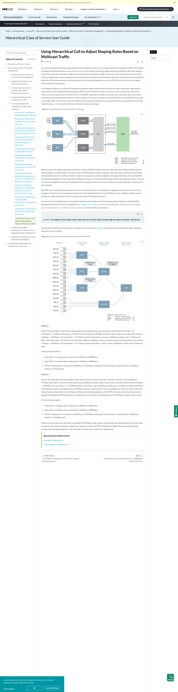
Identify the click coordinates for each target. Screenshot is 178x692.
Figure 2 (100, 228)
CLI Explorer (40, 24)
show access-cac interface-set (56, 444)
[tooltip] (153, 52)
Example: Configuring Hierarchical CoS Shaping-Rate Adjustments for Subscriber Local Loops (25, 189)
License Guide (34, 17)
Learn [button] (115, 9)
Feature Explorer (55, 24)
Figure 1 (52, 104)
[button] (170, 677)
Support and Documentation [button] (93, 9)
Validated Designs (71, 17)
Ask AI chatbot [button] (27, 2)
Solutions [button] (22, 9)
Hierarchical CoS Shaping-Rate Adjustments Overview (25, 113)
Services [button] (53, 9)
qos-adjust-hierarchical (88, 204)
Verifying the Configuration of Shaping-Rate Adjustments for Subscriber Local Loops (25, 201)
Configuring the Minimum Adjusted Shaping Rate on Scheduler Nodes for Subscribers (25, 141)
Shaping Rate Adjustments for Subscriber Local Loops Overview (25, 121)
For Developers (93, 17)
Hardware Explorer (74, 24)
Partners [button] (69, 9)
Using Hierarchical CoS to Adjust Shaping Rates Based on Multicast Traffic (25, 221)
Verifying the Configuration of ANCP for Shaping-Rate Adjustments (25, 211)
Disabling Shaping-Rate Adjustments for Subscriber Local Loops (25, 167)
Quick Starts (51, 17)
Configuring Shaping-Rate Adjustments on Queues (25, 150)
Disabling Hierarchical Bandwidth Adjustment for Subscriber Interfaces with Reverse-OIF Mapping (25, 177)
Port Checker (94, 24)
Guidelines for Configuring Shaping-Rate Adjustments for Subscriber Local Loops (25, 130)
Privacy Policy (9, 689)
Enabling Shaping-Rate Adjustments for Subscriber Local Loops (25, 158)
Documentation (13, 17)
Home (8, 31)
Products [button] (38, 9)
